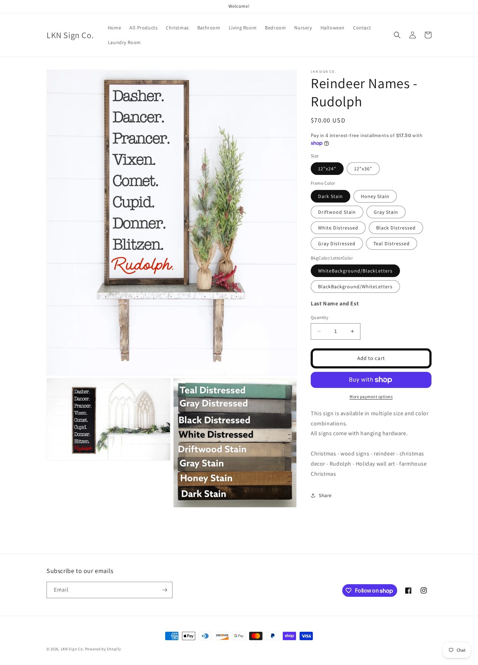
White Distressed (338, 228)
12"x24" (327, 168)
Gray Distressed (337, 243)
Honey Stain (375, 196)
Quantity (319, 317)
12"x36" (363, 168)
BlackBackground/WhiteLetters (355, 286)
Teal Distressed (391, 243)
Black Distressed (396, 228)
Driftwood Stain (337, 212)
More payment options (371, 396)
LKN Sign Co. (72, 648)
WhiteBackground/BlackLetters (355, 271)
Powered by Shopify (103, 648)
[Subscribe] (164, 590)
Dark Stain (330, 196)
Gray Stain (386, 212)
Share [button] (325, 495)
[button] (397, 35)
